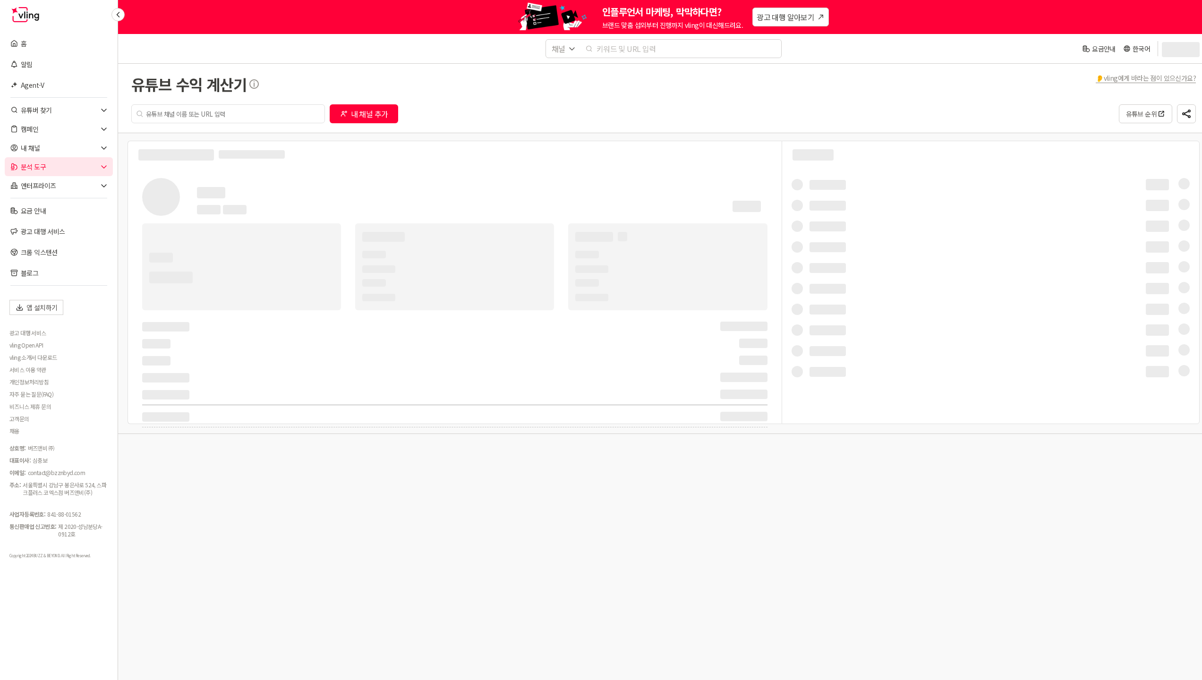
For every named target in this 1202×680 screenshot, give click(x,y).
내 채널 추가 (369, 113)
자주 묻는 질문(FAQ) (31, 394)
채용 (14, 431)
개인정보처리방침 (29, 382)
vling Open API (26, 345)
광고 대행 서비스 (27, 333)
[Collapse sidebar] (118, 14)
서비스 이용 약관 (27, 370)
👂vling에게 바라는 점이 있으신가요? (1146, 78)
